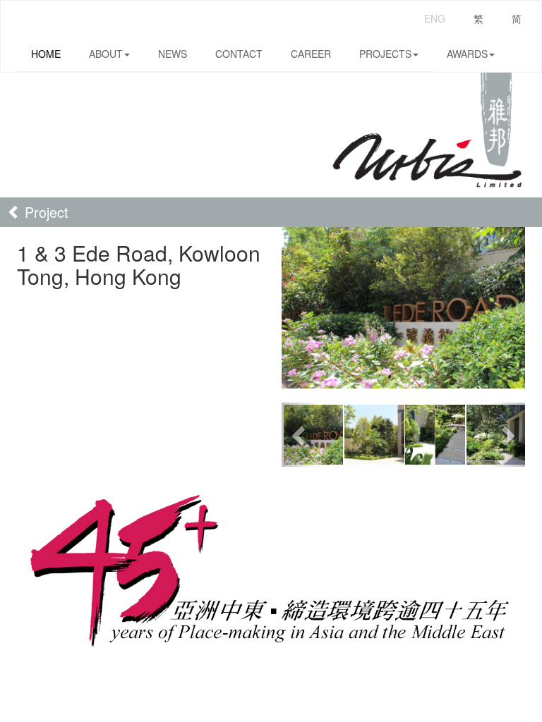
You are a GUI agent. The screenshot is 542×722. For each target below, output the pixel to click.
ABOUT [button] (106, 54)
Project (44, 212)
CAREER (311, 54)
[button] (300, 434)
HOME (46, 54)
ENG (434, 18)
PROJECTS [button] (385, 54)
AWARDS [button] (467, 54)
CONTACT (239, 54)
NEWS (172, 54)
